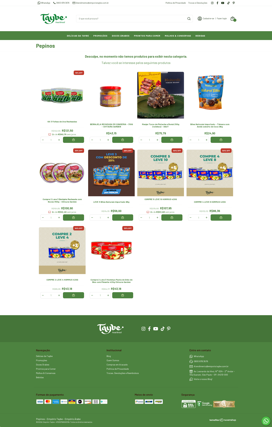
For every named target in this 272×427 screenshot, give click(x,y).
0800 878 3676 (62, 3)
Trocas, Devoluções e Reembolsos (123, 373)
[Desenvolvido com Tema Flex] (215, 420)
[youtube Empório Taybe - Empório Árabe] (222, 3)
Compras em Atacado (117, 364)
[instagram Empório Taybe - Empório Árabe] (212, 3)
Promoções (100, 35)
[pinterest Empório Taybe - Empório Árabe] (233, 3)
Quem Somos (113, 360)
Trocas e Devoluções (197, 3)
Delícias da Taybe (78, 35)
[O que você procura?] (189, 18)
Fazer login (222, 18)
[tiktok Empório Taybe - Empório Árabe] (228, 3)
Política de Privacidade (176, 3)
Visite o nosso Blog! (203, 379)
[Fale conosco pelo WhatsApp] (266, 421)
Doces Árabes (121, 35)
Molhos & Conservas (178, 35)
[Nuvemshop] (228, 420)
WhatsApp (45, 3)
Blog (109, 356)
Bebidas (200, 35)
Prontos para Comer (147, 35)
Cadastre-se (208, 18)
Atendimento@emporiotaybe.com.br (92, 3)
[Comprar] (73, 140)
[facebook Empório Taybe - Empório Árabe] (217, 3)
